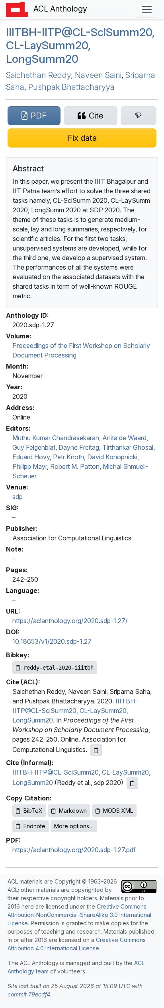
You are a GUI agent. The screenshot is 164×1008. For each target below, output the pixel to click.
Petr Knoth (68, 457)
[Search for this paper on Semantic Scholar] (138, 115)
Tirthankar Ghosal (127, 447)
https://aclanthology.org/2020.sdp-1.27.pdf (74, 850)
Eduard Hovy (31, 457)
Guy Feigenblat (33, 447)
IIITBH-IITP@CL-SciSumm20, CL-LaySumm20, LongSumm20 (75, 710)
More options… (74, 826)
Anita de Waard (124, 438)
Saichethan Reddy (38, 75)
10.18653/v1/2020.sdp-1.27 (52, 641)
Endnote (34, 826)
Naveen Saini (98, 75)
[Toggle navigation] (147, 9)
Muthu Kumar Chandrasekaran (55, 438)
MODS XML (118, 810)
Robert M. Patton (75, 466)
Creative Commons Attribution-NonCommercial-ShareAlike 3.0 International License (79, 914)
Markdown (73, 810)
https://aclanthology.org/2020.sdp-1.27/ (70, 621)
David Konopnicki (112, 457)
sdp (17, 497)
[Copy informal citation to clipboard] (132, 783)
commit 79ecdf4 (29, 994)
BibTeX (33, 810)
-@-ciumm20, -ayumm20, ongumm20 (80, 45)
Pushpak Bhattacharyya (71, 87)
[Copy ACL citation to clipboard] (96, 750)
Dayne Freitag (79, 447)
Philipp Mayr (29, 466)
